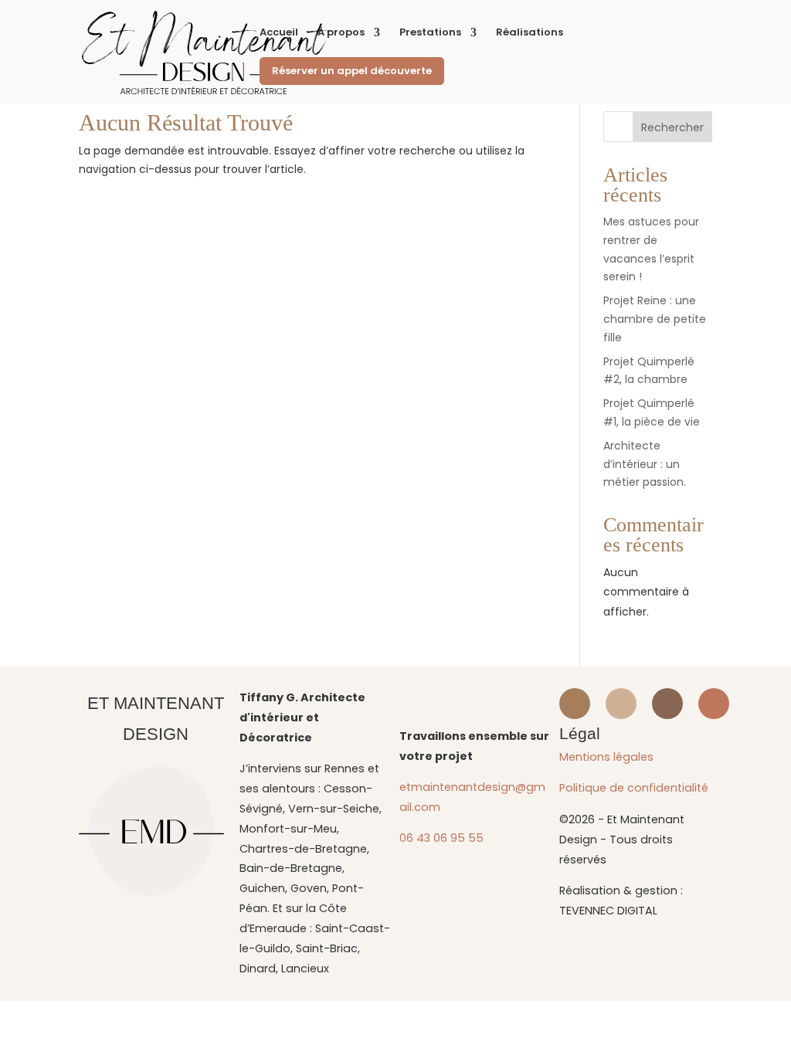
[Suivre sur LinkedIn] (713, 703)
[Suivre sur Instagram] (574, 703)
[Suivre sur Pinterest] (667, 703)
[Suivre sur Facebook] (621, 703)
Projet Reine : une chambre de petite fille (654, 319)
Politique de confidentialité (633, 787)
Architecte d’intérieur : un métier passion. (644, 464)
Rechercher (672, 127)
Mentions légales (606, 757)
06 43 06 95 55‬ (441, 838)
